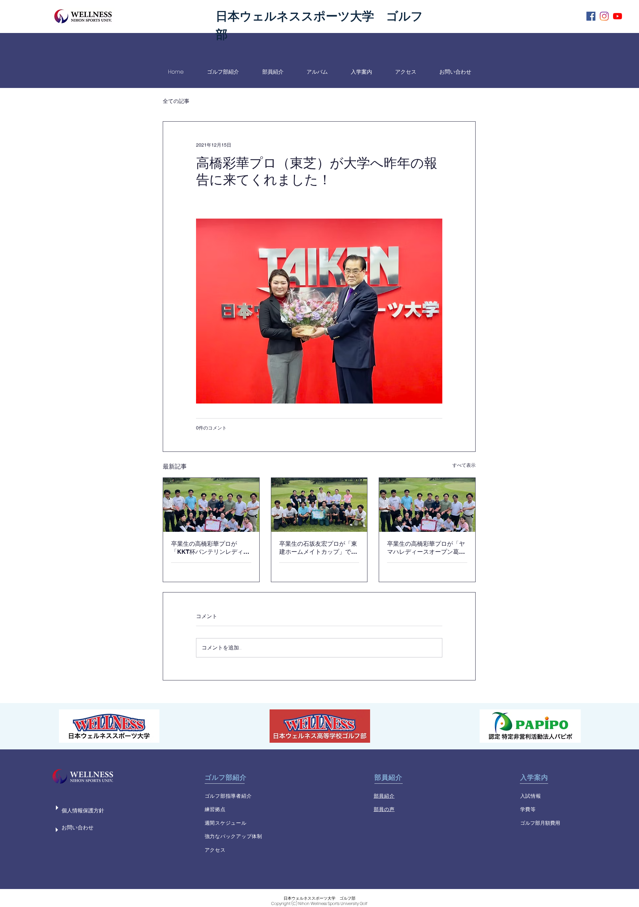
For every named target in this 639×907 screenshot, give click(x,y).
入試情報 (530, 795)
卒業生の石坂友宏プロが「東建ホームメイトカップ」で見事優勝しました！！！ (318, 548)
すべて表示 (464, 465)
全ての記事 (176, 101)
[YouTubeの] (617, 16)
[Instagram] (604, 16)
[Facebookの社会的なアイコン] (590, 16)
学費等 (528, 809)
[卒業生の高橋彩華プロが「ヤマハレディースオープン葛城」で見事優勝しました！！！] (427, 505)
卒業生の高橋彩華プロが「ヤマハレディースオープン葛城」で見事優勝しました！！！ (426, 548)
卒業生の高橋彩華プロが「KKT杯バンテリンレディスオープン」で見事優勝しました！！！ (210, 548)
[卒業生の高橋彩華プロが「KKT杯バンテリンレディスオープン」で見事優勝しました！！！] (211, 505)
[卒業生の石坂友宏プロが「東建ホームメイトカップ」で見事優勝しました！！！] (319, 505)
